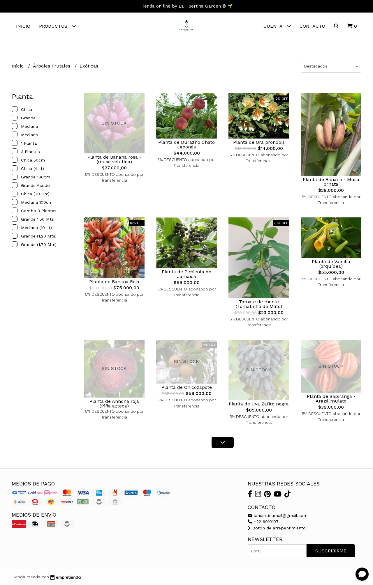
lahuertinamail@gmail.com (279, 515)
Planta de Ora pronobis (259, 142)
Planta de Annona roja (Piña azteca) (114, 403)
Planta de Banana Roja (114, 281)
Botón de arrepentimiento (278, 528)
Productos (54, 26)
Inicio (23, 26)
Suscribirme (330, 551)
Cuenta (273, 26)
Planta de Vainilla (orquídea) (331, 264)
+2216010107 (265, 521)
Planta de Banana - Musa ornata (331, 182)
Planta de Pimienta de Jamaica (186, 274)
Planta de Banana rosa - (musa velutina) (114, 159)
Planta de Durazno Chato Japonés (186, 144)
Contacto (312, 26)
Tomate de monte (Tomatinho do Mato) (259, 304)
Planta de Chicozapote (186, 387)
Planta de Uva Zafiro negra (259, 404)
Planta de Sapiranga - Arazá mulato (331, 398)
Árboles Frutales (52, 66)
